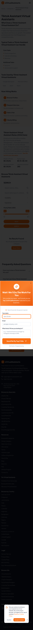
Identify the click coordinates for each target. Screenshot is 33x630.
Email (3, 321)
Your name (5, 313)
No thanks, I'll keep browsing (16, 346)
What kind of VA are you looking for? (12, 328)
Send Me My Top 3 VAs (15, 341)
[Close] (30, 283)
